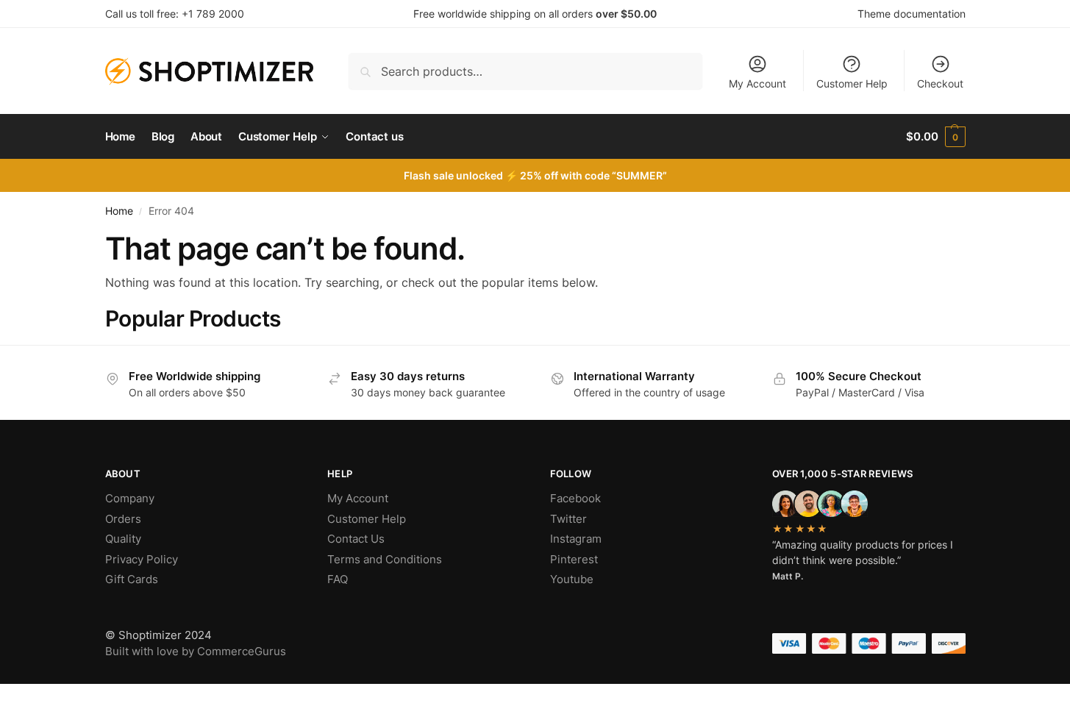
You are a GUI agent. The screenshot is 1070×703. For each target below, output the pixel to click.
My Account (757, 83)
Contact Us (356, 539)
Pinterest (574, 559)
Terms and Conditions (384, 559)
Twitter (568, 519)
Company (129, 498)
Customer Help (852, 83)
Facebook (575, 498)
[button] (935, 137)
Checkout (940, 83)
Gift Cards (131, 579)
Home (119, 211)
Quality (123, 539)
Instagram (576, 539)
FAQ (337, 579)
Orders (123, 519)
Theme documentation (911, 13)
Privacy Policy (141, 559)
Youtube (571, 579)
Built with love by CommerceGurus (195, 651)
